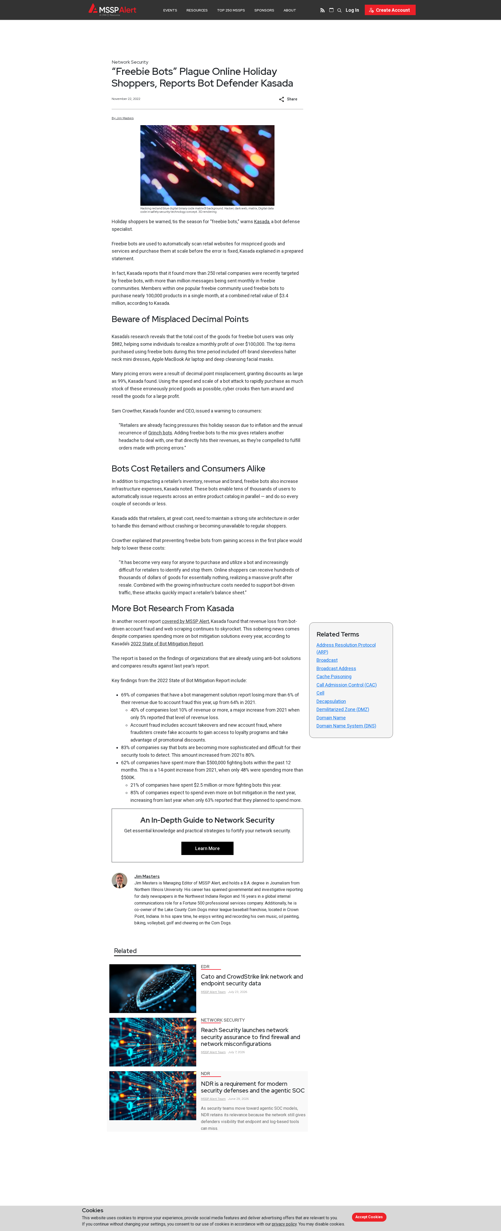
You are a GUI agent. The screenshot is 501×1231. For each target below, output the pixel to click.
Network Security (130, 62)
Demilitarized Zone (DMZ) (343, 709)
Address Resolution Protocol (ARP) (346, 648)
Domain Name (331, 717)
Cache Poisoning (334, 676)
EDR (205, 966)
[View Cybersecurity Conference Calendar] (331, 10)
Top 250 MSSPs (231, 10)
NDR (205, 1073)
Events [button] (170, 10)
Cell (320, 693)
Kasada (261, 221)
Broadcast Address (336, 668)
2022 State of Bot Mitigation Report (167, 643)
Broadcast (327, 660)
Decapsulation (331, 701)
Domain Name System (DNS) (346, 726)
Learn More (207, 848)
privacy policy (284, 1224)
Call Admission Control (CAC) (347, 685)
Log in (352, 10)
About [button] (290, 10)
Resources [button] (197, 10)
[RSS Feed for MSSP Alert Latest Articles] (322, 10)
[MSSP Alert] (112, 10)
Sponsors (264, 10)
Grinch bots (160, 432)
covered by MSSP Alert (185, 621)
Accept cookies (369, 1217)
